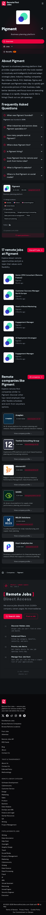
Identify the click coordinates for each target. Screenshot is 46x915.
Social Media (6, 853)
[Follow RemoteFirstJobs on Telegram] (24, 715)
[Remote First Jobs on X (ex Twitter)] (3, 715)
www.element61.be (30, 470)
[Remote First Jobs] (3, 572)
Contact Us (6, 753)
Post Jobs (5, 731)
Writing (4, 822)
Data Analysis (6, 807)
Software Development (10, 783)
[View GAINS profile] (23, 500)
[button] (41, 28)
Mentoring (5, 886)
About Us (5, 763)
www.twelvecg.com (30, 444)
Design (4, 792)
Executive (5, 895)
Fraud (4, 874)
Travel (4, 850)
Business (5, 804)
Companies (11, 573)
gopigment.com (33, 190)
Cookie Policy (35, 910)
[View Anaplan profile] (23, 424)
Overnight (5, 844)
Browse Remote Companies (11, 724)
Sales (3, 798)
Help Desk (5, 841)
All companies (34, 377)
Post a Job (31, 616)
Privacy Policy (24, 910)
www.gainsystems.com (32, 495)
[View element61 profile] (23, 475)
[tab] (23, 41)
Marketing (5, 795)
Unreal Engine (6, 889)
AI (2, 877)
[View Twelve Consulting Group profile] (23, 449)
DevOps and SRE (7, 810)
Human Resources (8, 816)
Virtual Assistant (7, 883)
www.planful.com (31, 547)
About (4, 750)
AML (3, 880)
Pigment (20, 573)
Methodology (6, 772)
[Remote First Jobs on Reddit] (11, 715)
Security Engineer (8, 892)
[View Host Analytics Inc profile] (23, 552)
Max (4, 907)
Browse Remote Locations (11, 727)
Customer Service (8, 789)
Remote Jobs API (8, 739)
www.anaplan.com (33, 419)
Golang (4, 865)
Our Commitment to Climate (23, 912)
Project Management (9, 825)
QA (3, 819)
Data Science (6, 868)
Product (4, 801)
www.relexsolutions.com (23, 524)
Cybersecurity (7, 786)
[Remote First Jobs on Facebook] (7, 715)
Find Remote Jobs (8, 721)
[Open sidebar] (42, 3)
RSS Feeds (5, 742)
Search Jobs (14, 616)
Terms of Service (12, 910)
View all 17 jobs (34, 250)
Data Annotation (7, 838)
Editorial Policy (7, 769)
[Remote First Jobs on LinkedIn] (20, 715)
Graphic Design (7, 847)
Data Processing (7, 871)
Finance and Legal (8, 813)
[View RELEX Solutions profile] (23, 526)
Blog (3, 747)
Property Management (10, 856)
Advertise (5, 734)
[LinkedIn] (9, 225)
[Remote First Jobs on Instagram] (16, 715)
